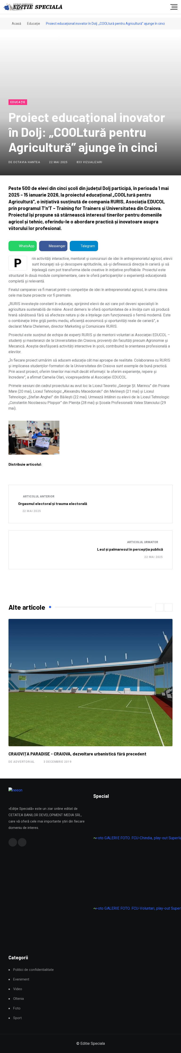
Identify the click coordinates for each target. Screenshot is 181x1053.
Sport (17, 1018)
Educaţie (33, 23)
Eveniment (21, 979)
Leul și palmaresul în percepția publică (130, 549)
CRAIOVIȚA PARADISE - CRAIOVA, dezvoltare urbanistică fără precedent (77, 753)
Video (17, 989)
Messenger (57, 246)
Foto (17, 1008)
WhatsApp (26, 246)
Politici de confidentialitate (33, 970)
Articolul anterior (38, 496)
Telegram (88, 246)
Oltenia (18, 999)
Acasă (16, 23)
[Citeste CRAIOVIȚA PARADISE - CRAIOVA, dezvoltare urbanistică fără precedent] (90, 682)
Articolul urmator (143, 542)
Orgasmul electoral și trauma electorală (52, 503)
